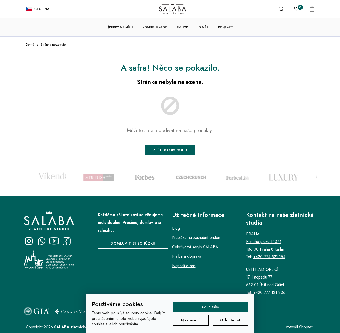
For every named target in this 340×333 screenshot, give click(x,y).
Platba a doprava (186, 256)
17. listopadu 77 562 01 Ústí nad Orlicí (265, 281)
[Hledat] (281, 9)
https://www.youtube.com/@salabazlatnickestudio (54, 241)
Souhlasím (210, 306)
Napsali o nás (184, 266)
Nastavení (190, 320)
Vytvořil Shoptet (299, 327)
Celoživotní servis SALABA (195, 247)
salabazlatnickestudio (29, 241)
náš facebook (67, 241)
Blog (176, 228)
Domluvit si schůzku (133, 243)
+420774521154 (41, 241)
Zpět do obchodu (170, 149)
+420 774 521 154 (269, 257)
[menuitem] (120, 27)
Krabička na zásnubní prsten (196, 237)
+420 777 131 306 (269, 292)
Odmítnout (230, 320)
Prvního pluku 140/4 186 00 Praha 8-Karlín (265, 245)
